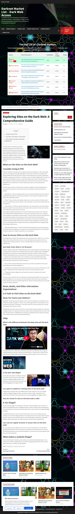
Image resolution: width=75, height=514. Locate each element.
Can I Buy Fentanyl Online (43, 450)
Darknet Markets (10, 29)
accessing (62, 186)
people (56, 218)
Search (56, 113)
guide (20, 446)
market (66, 210)
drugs (62, 199)
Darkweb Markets (45, 29)
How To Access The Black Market (63, 137)
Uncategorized (6, 112)
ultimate (65, 224)
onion (56, 216)
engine (67, 199)
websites (66, 227)
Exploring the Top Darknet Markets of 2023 (26, 466)
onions (61, 216)
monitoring (64, 213)
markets (57, 213)
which (61, 229)
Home (2, 29)
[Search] (58, 30)
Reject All (19, 508)
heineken (57, 207)
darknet (63, 197)
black (62, 188)
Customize (9, 508)
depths (68, 197)
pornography (63, 218)
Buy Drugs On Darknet (9, 450)
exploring (16, 446)
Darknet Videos (67, 30)
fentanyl (63, 205)
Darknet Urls (6, 32)
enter (62, 202)
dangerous (62, 194)
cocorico (57, 191)
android (57, 188)
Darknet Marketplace (33, 29)
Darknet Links (21, 29)
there (60, 224)
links (61, 210)
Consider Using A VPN (11, 134)
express (57, 205)
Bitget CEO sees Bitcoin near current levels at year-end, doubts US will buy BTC (61, 163)
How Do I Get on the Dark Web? (10, 466)
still (56, 224)
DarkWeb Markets (39, 512)
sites (24, 446)
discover (57, 199)
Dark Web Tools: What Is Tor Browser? (15, 136)
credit (56, 194)
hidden (63, 207)
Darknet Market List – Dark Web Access (12, 12)
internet (69, 207)
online (66, 216)
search (61, 221)
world (66, 229)
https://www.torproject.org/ (49, 48)
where (56, 229)
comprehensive (9, 446)
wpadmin (6, 124)
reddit (56, 221)
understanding (58, 227)
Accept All (28, 508)
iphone (56, 210)
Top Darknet (57, 140)
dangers (57, 197)
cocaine (68, 188)
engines (57, 202)
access (56, 186)
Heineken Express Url (42, 466)
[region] (19, 503)
